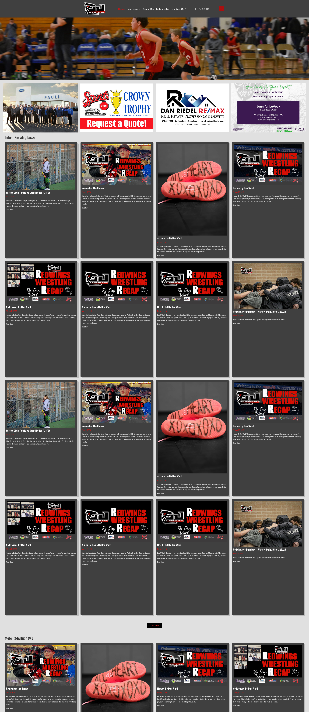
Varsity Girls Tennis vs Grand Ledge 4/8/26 (28, 192)
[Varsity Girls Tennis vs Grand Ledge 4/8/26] (41, 166)
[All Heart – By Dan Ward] (192, 189)
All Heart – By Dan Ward (169, 238)
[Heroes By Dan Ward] (268, 164)
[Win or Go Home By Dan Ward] (116, 283)
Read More (9, 209)
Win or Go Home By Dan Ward (96, 307)
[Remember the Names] (116, 164)
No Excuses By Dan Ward (18, 307)
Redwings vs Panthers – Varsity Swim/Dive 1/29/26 (259, 311)
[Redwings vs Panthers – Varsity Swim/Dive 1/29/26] (268, 285)
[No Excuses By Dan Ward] (41, 283)
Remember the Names (93, 188)
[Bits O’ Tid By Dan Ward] (192, 283)
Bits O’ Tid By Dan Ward (169, 307)
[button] (195, 8)
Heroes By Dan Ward (243, 188)
